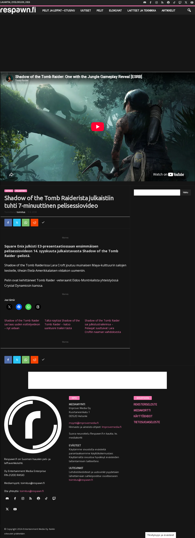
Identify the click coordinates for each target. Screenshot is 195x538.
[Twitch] (180, 3)
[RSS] (162, 3)
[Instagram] (156, 3)
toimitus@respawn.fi (32, 491)
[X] (186, 3)
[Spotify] (168, 3)
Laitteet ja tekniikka (142, 10)
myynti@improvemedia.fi (84, 423)
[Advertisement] (97, 43)
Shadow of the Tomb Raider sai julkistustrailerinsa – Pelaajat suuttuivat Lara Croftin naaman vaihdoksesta (103, 326)
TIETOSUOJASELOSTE (147, 422)
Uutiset (86, 10)
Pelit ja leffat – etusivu (58, 10)
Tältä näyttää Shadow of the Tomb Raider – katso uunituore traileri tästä (62, 324)
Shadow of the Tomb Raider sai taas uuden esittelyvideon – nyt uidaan (22, 324)
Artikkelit (168, 10)
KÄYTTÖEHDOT (143, 416)
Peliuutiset (21, 191)
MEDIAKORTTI (142, 410)
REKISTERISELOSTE (145, 404)
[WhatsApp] (26, 222)
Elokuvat (115, 10)
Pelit (100, 10)
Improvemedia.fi (111, 427)
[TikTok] (174, 3)
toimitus (21, 212)
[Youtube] (192, 3)
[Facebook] (150, 3)
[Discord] (144, 3)
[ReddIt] (34, 222)
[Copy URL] (43, 222)
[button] (189, 10)
